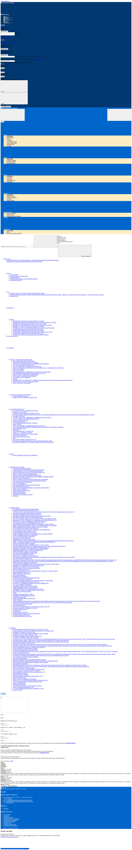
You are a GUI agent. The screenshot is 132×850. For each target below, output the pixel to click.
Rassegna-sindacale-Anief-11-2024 (21, 572)
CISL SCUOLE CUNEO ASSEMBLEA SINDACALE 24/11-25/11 (29, 521)
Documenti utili (61, 237)
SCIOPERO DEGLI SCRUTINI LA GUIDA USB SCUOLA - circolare (30, 629)
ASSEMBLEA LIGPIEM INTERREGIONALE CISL (26, 577)
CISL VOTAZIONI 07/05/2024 (20, 486)
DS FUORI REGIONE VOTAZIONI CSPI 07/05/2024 (26, 485)
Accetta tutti (24, 745)
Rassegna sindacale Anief (19, 605)
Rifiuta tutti (13, 745)
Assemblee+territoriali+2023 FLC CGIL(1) (23, 594)
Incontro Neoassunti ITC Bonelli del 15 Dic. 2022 (25, 608)
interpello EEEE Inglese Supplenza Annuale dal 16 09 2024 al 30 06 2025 (31, 334)
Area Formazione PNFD (16, 280)
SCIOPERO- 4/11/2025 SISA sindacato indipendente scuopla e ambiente (30, 633)
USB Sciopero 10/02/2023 (19, 684)
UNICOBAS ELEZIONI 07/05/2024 (22, 468)
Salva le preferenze (12, 786)
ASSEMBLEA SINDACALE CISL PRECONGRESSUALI (28, 550)
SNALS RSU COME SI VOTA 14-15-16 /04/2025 (25, 362)
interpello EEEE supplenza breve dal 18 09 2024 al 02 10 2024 (28, 329)
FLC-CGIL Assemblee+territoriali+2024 (22, 558)
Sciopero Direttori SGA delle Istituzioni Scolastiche (25, 648)
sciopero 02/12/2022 (18, 690)
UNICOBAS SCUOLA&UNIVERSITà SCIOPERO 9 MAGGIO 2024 (30, 662)
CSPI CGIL (16, 496)
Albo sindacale (61, 240)
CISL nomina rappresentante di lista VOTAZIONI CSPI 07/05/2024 (29, 480)
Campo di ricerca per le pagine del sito (10, 246)
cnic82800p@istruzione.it (19, 800)
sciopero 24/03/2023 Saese (19, 677)
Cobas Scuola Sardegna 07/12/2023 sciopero (23, 668)
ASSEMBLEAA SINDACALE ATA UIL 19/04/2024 (26, 566)
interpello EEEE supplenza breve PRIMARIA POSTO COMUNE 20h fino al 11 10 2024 (34, 322)
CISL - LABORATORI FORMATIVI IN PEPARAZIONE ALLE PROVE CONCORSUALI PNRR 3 (38, 427)
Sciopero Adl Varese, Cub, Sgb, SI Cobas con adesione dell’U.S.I (29, 672)
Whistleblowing (7, 823)
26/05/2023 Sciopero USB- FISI (20, 674)
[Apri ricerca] (119, 115)
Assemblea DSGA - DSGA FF (20, 612)
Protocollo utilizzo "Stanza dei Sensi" (19, 276)
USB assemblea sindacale (19, 575)
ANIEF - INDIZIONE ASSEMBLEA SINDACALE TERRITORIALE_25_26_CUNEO (35, 525)
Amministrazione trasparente (10, 825)
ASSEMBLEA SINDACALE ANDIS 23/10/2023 (25, 586)
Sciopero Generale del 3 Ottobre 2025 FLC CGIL (25, 635)
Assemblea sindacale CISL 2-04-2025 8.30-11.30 (25, 531)
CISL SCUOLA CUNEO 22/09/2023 (22, 591)
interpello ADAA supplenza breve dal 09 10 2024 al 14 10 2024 (28, 321)
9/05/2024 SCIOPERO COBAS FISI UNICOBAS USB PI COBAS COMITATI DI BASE (35, 661)
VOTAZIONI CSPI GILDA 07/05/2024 (22, 494)
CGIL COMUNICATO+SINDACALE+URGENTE (26, 528)
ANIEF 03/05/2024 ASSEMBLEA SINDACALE (25, 562)
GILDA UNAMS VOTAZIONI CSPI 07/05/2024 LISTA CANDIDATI (30, 479)
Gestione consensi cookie (10, 824)
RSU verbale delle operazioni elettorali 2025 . (24, 361)
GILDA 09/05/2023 (17, 599)
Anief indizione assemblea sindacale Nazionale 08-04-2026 (27, 514)
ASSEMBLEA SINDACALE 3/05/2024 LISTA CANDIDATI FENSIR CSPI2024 (33, 476)
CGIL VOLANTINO (18, 370)
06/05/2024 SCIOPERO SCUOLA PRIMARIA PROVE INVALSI (29, 659)
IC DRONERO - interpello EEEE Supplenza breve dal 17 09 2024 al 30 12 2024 (32, 332)
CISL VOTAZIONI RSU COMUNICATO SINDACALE (27, 366)
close (2, 121)
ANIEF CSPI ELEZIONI (19, 491)
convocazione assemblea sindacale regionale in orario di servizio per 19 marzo (31, 516)
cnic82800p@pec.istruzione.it (20, 801)
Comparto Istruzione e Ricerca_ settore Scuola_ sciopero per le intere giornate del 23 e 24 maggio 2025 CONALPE (41, 640)
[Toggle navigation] (13, 115)
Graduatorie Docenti (15, 277)
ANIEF (12, 454)
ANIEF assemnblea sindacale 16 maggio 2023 (24, 598)
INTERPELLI (10, 308)
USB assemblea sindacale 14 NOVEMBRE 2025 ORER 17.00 (28, 522)
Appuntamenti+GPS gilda (19, 421)
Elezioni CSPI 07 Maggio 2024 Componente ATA (25, 474)
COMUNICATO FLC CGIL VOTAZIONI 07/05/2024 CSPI (28, 471)
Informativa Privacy (8, 817)
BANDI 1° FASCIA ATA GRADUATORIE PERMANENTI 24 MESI (27, 293)
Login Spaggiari (39, 59)
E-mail (16, 56)
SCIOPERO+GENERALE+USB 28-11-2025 (24, 632)
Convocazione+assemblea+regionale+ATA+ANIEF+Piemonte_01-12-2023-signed (33, 580)
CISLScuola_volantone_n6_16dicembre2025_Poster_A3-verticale (29, 425)
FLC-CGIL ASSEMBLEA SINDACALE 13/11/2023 (26, 582)
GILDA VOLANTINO (18, 369)
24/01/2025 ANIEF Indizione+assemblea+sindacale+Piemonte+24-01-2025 (31, 547)
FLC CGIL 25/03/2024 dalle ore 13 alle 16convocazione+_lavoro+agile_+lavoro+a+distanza (35, 571)
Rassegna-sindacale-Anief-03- (20, 576)
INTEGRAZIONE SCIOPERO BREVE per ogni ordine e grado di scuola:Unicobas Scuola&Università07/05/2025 (41, 641)
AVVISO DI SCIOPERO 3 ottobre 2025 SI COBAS (26, 637)
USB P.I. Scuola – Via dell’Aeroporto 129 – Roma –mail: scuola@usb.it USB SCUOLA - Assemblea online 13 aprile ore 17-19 (44, 511)
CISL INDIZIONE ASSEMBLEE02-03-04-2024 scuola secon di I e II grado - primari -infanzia (36, 564)
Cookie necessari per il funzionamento (10, 756)
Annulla (3, 106)
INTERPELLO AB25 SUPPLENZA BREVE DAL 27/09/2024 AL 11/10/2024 (32, 325)
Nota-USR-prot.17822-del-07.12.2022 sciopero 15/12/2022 (27, 685)
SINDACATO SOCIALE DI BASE (22, 538)
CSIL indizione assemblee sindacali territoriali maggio (26, 509)
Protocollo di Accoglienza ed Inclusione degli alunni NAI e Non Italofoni (24, 261)
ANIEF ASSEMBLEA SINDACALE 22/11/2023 (25, 587)
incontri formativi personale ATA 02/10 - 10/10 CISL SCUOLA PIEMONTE (31, 529)
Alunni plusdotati (14, 274)
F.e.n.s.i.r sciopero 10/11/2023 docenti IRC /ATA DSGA (26, 670)
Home (59, 236)
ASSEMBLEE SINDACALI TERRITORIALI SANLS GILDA (28, 590)
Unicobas (15, 378)
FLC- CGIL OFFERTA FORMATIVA (22, 584)
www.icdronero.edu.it (6, 761)
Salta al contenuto (5, 1)
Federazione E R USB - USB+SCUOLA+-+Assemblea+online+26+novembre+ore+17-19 (35, 520)
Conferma (8, 106)
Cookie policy (7, 814)
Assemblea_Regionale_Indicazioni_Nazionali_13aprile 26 (27, 513)
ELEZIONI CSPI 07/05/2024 (17, 467)
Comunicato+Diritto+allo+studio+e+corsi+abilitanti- (25, 434)
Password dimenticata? (6, 37)
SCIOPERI (13, 628)
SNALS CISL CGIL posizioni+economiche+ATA (25, 397)
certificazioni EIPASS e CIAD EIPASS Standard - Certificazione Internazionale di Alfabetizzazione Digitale (33, 260)
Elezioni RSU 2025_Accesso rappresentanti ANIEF (25, 381)
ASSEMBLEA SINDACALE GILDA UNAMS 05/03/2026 (27, 517)
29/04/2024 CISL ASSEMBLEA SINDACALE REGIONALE (28, 565)
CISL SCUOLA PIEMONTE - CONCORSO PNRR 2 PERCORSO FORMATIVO (33, 442)
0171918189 (9, 798)
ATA (8, 292)
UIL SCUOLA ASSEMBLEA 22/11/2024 (23, 554)
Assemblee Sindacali (15, 507)
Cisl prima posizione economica (20, 396)
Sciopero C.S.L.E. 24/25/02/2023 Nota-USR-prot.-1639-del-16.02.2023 (30, 680)
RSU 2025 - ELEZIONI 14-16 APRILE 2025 (21, 359)
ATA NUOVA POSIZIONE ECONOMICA (21, 394)
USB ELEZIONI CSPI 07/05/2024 (21, 490)
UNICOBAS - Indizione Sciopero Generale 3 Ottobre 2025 (27, 636)
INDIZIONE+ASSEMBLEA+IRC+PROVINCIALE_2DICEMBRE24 (30, 549)
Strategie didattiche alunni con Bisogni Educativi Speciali (23, 278)
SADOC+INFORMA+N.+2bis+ (21, 420)
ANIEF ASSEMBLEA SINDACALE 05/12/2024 (25, 551)
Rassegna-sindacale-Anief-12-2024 (21, 569)
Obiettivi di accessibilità (9, 821)
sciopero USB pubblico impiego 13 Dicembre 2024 (25, 650)
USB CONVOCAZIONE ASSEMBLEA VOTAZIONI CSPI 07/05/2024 (31, 487)
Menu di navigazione (86, 256)
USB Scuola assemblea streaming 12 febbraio (24, 543)
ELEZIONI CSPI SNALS (19, 493)
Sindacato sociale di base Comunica (21, 436)
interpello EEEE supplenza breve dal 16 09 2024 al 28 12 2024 (28, 333)
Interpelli (12, 319)
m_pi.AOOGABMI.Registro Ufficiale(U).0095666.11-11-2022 (28, 688)
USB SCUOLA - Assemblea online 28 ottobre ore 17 (26, 555)
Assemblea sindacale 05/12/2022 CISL (22, 616)
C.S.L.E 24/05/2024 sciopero (20, 658)
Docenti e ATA (61, 238)
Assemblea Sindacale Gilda (19, 597)
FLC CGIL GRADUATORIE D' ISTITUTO (24, 536)
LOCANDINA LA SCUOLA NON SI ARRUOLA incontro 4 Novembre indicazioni (33, 524)
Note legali (6, 816)
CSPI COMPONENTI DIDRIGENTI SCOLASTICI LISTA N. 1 (29, 470)
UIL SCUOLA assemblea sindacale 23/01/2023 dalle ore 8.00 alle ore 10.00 (31, 606)
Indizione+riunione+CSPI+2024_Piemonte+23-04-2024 (26, 568)
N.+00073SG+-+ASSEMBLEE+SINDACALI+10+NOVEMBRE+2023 (31, 583)
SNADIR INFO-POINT (19, 416)
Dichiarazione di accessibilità (11, 820)
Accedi (2, 25)
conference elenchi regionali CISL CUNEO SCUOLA (26, 413)
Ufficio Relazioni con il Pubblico (12, 818)
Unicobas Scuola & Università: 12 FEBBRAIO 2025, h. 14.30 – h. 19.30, (31, 544)
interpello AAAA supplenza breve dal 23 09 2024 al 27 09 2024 (28, 326)
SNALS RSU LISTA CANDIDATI (21, 377)
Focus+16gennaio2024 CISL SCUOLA (22, 579)
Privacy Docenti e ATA (12, 336)
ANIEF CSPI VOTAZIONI (20, 489)
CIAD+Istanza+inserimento (19, 435)
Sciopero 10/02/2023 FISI (19, 683)
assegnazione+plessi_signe (19, 428)
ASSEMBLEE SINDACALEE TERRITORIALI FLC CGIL (28, 588)
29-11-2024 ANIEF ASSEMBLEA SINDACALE (25, 553)
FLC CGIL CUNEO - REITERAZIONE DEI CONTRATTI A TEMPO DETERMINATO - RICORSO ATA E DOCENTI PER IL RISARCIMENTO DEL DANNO (53, 414)
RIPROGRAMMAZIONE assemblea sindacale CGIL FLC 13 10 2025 (30, 527)
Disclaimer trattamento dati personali (9, 837)
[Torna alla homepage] (66, 108)
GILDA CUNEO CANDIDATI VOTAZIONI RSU (25, 374)
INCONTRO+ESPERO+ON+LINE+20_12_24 (24, 439)
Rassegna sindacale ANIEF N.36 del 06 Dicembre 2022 (26, 613)
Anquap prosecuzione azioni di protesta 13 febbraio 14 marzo (27, 681)
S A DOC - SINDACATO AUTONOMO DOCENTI (26, 419)
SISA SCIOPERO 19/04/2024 (20, 663)
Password (17, 34)
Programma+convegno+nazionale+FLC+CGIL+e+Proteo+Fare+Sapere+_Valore (32, 440)
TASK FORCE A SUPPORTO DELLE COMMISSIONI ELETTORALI (31, 363)
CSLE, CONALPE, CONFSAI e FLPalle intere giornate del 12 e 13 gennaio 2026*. (33, 630)
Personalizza (4, 745)
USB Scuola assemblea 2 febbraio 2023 (22, 604)
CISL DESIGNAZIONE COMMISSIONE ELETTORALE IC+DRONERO (32, 372)
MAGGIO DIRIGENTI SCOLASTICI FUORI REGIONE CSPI (29, 472)
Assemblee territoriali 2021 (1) (20, 609)
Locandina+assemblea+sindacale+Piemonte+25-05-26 (26, 510)
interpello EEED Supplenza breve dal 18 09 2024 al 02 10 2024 (28, 330)
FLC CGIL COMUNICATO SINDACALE (23, 365)
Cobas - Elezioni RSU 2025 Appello (21, 383)
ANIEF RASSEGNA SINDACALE (22, 573)
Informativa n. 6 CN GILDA (20, 412)
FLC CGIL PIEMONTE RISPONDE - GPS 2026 (25, 423)
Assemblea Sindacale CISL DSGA (21, 615)
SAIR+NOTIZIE (17, 424)
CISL (14, 438)
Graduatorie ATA (14, 296)
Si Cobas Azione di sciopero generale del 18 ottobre (25, 657)
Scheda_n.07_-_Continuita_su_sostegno (22, 432)
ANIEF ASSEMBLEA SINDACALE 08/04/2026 (25, 455)
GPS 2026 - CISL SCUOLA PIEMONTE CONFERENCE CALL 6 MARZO (32, 417)
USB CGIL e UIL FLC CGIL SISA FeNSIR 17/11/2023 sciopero (29, 669)
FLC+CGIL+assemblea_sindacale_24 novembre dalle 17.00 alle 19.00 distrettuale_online (34, 518)
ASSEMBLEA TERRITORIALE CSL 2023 (24, 595)
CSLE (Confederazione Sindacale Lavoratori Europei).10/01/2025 (29, 647)
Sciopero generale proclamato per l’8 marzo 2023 (25, 679)
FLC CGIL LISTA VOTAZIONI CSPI (22, 482)
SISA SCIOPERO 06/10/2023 (20, 673)
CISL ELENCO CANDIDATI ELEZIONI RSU (25, 376)
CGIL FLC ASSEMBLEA (19, 483)
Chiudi (2, 68)
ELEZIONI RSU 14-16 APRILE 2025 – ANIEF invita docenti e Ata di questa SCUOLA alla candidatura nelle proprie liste (42, 380)
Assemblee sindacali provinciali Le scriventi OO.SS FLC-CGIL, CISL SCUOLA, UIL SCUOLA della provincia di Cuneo (42, 602)
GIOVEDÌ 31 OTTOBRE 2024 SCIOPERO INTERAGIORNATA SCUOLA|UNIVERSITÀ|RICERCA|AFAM (40, 655)
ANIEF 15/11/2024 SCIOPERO (21, 652)
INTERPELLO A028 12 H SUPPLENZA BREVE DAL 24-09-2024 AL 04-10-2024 (33, 328)
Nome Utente (18, 33)
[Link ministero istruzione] (7, 2)
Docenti (9, 273)
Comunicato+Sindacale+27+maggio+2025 (23, 431)
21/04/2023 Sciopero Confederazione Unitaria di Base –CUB (27, 676)
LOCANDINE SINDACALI (65, 241)
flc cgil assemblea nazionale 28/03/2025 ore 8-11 (24, 532)
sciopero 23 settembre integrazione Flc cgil (23, 687)
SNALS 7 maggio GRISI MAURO (21, 478)
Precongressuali (16, 610)
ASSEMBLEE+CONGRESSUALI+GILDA (24, 539)
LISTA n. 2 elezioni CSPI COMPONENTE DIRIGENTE (27, 475)
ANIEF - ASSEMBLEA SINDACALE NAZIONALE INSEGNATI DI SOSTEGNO (34, 542)
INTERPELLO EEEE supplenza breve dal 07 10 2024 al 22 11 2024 (29, 323)
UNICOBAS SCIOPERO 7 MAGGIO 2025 (24, 643)
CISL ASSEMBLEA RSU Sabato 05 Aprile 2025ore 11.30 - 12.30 (29, 373)
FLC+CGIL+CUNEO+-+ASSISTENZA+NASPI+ (25, 410)
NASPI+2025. (16, 429)
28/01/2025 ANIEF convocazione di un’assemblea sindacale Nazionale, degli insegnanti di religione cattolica (39, 546)
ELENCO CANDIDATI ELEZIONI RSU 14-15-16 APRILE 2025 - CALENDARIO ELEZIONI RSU (38, 368)
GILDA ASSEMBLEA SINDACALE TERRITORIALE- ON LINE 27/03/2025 (32, 533)
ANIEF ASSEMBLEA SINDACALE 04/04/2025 (25, 535)
